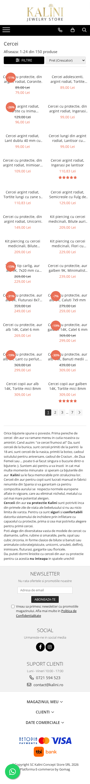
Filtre (26, 60)
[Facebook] (40, 647)
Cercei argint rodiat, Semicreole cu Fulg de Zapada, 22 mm (67, 194)
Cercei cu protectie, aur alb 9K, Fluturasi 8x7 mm (22, 297)
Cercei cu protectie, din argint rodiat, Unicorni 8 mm (22, 219)
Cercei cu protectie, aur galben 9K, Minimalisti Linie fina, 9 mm (67, 268)
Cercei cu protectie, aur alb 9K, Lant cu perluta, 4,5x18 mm (22, 356)
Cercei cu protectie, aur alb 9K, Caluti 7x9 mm (67, 297)
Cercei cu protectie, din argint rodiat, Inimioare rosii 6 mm (22, 162)
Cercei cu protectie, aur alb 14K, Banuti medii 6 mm (67, 356)
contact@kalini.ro (47, 684)
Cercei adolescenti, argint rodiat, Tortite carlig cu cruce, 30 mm (67, 79)
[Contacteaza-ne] (60, 30)
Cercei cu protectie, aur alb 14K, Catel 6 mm (22, 327)
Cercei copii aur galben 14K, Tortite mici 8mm (67, 386)
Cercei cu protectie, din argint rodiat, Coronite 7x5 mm (22, 79)
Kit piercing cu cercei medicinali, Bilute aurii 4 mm (67, 219)
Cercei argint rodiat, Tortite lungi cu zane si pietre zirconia (23, 194)
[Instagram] (50, 647)
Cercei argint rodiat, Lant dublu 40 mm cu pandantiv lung (22, 138)
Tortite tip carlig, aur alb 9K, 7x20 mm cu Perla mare (22, 268)
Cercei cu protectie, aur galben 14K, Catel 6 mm (68, 327)
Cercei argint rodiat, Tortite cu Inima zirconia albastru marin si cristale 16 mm (22, 108)
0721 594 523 (47, 677)
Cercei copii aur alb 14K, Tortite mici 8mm (22, 386)
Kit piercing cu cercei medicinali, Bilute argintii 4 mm (22, 243)
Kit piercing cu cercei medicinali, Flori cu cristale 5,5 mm (67, 243)
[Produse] (6, 31)
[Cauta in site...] (84, 30)
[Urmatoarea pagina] (79, 412)
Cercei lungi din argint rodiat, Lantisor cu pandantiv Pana (67, 138)
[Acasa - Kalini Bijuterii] (45, 12)
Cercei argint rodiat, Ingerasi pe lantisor (67, 162)
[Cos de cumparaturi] (72, 30)
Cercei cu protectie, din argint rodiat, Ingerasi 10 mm (67, 108)
